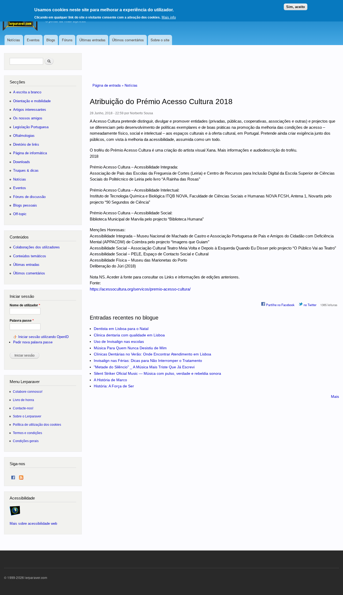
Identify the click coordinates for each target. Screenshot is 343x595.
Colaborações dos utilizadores (36, 247)
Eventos (33, 39)
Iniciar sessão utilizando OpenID (43, 337)
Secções (17, 82)
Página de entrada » (108, 85)
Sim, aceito (295, 7)
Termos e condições (27, 433)
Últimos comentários (128, 39)
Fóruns (67, 39)
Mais (335, 396)
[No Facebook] (13, 476)
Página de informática (30, 153)
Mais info (169, 17)
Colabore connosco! (27, 391)
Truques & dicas (26, 170)
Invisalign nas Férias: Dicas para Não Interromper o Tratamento (148, 360)
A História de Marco (110, 380)
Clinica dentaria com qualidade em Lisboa (129, 335)
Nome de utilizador (25, 305)
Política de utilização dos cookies (37, 424)
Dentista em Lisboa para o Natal (121, 328)
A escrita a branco (27, 92)
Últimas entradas (92, 39)
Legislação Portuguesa (31, 127)
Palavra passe (22, 320)
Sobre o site (160, 39)
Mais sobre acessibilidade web (33, 523)
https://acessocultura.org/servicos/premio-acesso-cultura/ (140, 289)
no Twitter (309, 305)
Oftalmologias (24, 136)
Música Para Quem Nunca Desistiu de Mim (130, 348)
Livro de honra (23, 400)
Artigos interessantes (29, 110)
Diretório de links (26, 144)
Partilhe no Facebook (279, 305)
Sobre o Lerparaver (27, 416)
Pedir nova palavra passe (33, 342)
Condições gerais (26, 441)
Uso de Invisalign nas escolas (119, 341)
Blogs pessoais (25, 205)
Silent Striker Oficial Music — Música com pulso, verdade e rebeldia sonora (157, 373)
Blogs (50, 39)
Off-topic (20, 214)
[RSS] (21, 476)
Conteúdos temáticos (29, 256)
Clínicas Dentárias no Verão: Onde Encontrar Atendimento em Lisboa (152, 354)
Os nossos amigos (27, 118)
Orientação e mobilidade (32, 101)
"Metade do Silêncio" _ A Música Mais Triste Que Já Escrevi (144, 367)
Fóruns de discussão (29, 197)
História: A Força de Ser (114, 386)
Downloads (21, 162)
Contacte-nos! (23, 408)
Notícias (13, 39)
